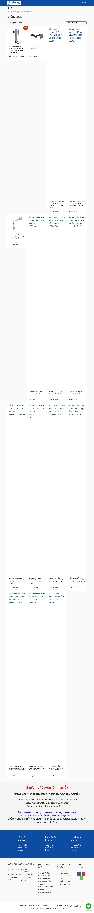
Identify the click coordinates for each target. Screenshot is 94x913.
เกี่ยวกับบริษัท (64, 873)
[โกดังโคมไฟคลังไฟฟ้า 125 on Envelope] (81, 878)
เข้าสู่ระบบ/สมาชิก (65, 884)
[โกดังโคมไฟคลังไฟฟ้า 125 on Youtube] (83, 874)
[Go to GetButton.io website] (88, 910)
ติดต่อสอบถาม (64, 881)
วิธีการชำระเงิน (45, 876)
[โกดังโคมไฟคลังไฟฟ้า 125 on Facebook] (79, 874)
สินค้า (10, 8)
